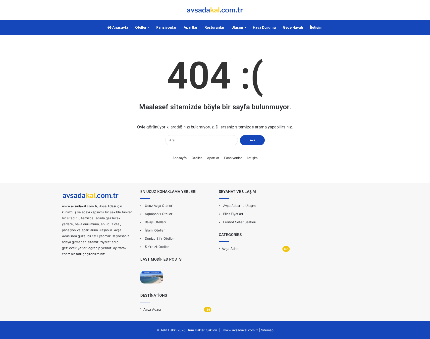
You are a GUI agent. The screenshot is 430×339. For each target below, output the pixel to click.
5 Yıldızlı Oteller (157, 247)
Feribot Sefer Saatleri (239, 222)
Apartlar (191, 27)
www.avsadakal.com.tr (240, 330)
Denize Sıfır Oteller (159, 238)
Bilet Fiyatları (233, 214)
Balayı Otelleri (155, 222)
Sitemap (267, 330)
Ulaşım (237, 27)
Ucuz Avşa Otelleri (159, 206)
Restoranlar (214, 27)
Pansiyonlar (166, 27)
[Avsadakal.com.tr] (215, 10)
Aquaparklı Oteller (158, 214)
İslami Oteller (155, 230)
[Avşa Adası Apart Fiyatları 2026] (151, 277)
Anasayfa (119, 27)
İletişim (316, 27)
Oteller (141, 27)
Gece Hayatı (293, 27)
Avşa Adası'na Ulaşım (239, 206)
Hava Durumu (264, 27)
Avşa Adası (152, 309)
